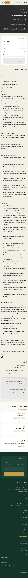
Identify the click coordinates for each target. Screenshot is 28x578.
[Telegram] (9, 566)
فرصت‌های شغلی (23, 543)
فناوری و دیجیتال (23, 524)
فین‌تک (25, 534)
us (14, 351)
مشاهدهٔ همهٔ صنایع (23, 536)
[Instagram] (15, 566)
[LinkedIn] (2, 566)
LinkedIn (22, 28)
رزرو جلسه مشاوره (23, 517)
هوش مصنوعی (24, 527)
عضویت (14, 474)
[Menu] (2, 2)
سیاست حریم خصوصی (13, 575)
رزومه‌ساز (25, 545)
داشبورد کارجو (24, 548)
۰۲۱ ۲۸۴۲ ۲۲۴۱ (4, 560)
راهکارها (25, 498)
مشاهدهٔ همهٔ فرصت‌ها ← (21, 409)
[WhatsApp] (12, 566)
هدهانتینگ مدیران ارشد (22, 501)
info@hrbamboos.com (6, 557)
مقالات (25, 510)
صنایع (25, 508)
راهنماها (25, 515)
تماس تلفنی (7, 2)
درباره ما (25, 575)
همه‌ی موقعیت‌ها (23, 9)
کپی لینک (5, 28)
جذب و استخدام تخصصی (22, 503)
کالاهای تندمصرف (23, 529)
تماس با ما (20, 575)
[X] (6, 566)
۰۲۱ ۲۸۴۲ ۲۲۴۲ (4, 562)
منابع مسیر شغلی (23, 550)
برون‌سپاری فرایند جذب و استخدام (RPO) (19, 505)
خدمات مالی (24, 531)
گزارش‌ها (25, 512)
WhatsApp (13, 28)
